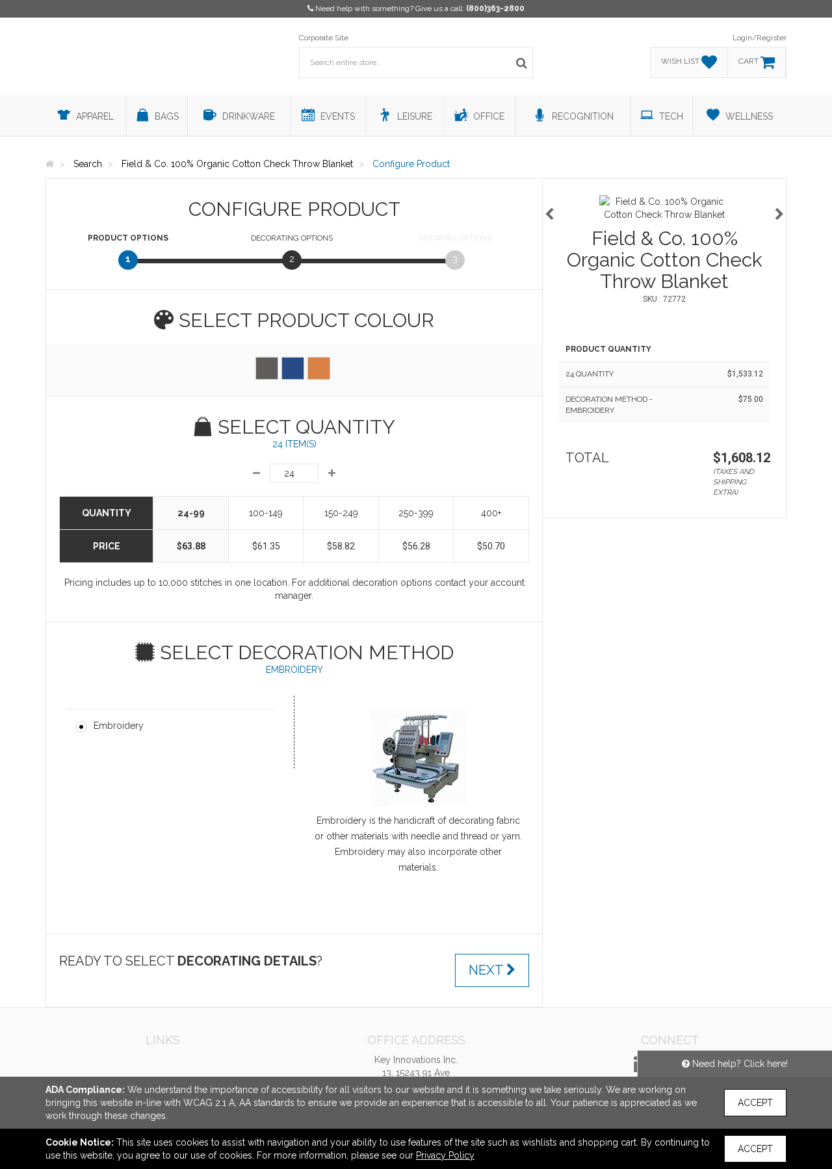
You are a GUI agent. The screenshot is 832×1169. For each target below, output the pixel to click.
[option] (664, 208)
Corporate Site (323, 37)
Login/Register (759, 37)
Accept (755, 1102)
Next (487, 970)
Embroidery (119, 725)
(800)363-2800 (495, 8)
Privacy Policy (445, 1155)
